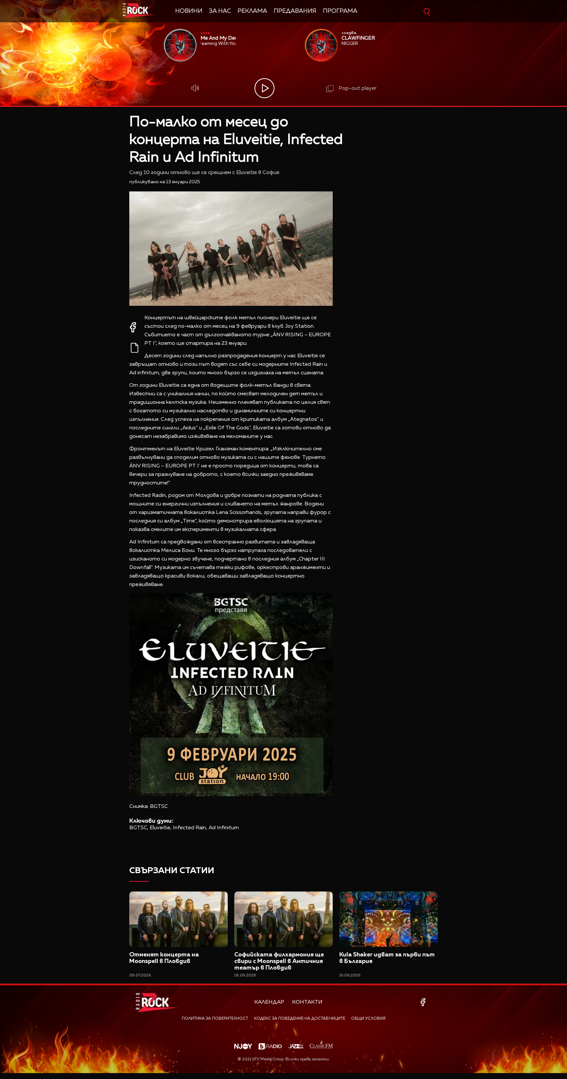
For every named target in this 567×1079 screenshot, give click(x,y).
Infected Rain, (190, 828)
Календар (269, 1002)
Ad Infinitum (224, 828)
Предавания (295, 11)
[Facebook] (424, 1002)
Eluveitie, (161, 828)
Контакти (307, 1002)
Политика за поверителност (215, 1019)
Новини (188, 11)
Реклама (252, 11)
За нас (220, 11)
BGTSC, (138, 828)
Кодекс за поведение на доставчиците (299, 1019)
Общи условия (368, 1019)
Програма (340, 11)
